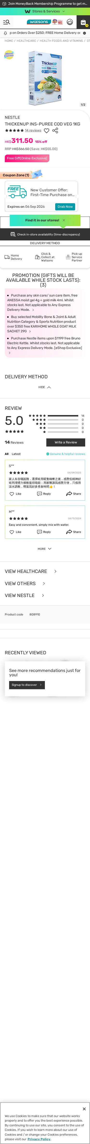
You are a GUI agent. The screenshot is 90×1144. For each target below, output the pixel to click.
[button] (83, 22)
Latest (16, 454)
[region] (45, 1123)
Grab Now (65, 207)
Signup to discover (24, 685)
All (6, 454)
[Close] (84, 1109)
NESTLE (12, 117)
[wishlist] (46, 130)
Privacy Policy (39, 1139)
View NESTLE (20, 595)
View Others (21, 583)
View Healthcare (26, 571)
